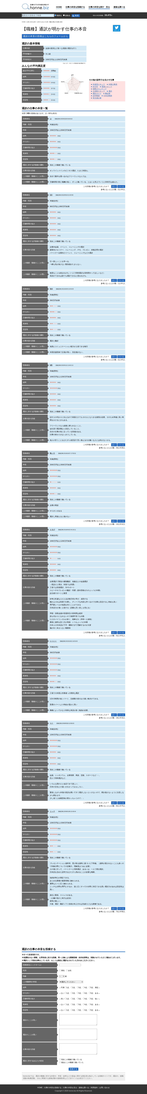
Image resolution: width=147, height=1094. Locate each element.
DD (51, 195)
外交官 (95, 87)
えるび (52, 529)
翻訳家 (107, 93)
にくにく (53, 641)
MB (51, 365)
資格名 (67, 15)
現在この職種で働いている (71, 1059)
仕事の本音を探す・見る (99, 7)
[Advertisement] (107, 61)
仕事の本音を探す (31, 22)
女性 (69, 970)
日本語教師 (107, 96)
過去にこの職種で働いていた (72, 1062)
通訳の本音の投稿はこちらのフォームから (45, 36)
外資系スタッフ (99, 84)
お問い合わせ (104, 1087)
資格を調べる (119, 7)
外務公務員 (113, 84)
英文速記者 (97, 98)
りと (51, 723)
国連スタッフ (107, 87)
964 (51, 289)
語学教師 (96, 96)
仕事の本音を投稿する (75, 7)
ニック (52, 811)
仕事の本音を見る (70, 1087)
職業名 (59, 15)
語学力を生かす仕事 (42, 22)
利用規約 (94, 1087)
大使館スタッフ (99, 91)
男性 (63, 970)
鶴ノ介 (52, 453)
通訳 (110, 91)
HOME (59, 7)
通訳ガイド (97, 93)
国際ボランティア (100, 89)
